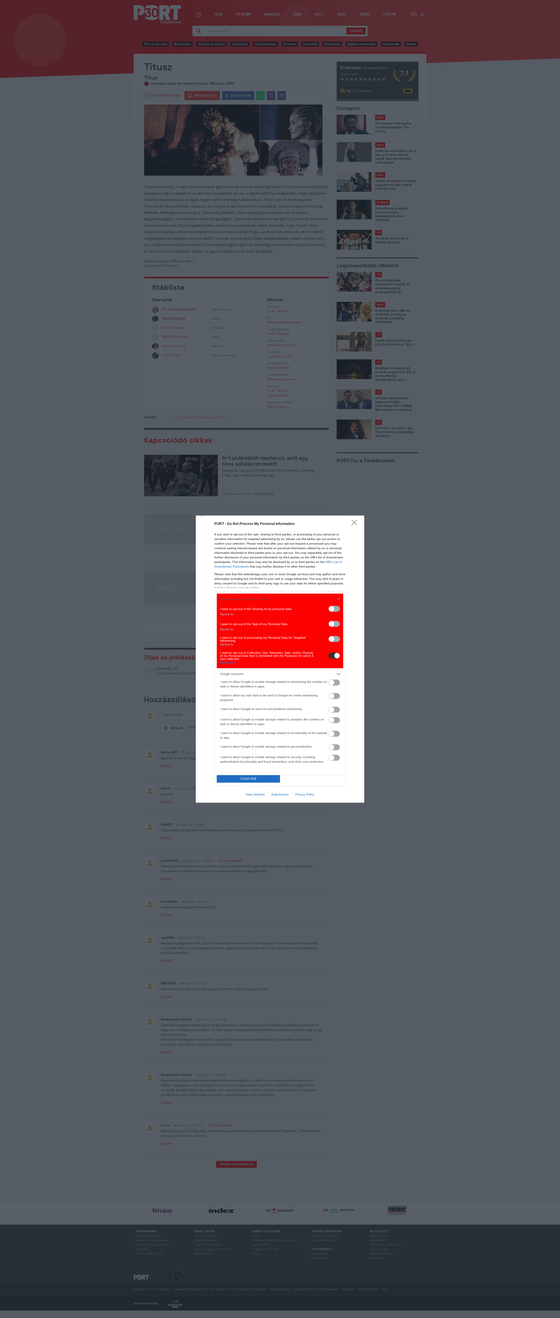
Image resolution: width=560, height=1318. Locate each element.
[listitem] (280, 599)
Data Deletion (255, 794)
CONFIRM (248, 778)
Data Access (280, 794)
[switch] (334, 609)
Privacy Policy (304, 794)
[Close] (356, 524)
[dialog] (280, 659)
